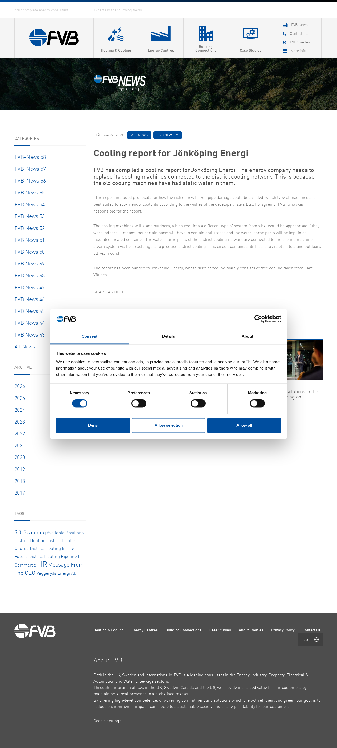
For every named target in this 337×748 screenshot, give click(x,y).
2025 (19, 398)
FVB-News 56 (30, 181)
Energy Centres (145, 630)
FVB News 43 (29, 335)
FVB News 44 (29, 323)
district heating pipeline (53, 556)
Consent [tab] (89, 336)
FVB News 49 (29, 264)
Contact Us (311, 630)
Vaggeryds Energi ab (56, 573)
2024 (19, 410)
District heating (30, 541)
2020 (19, 457)
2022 (19, 434)
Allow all (244, 425)
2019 (19, 469)
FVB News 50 (29, 252)
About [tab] (247, 336)
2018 (19, 481)
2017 (19, 493)
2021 (19, 446)
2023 (19, 422)
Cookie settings (107, 721)
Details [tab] (168, 336)
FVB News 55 (29, 193)
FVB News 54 (29, 205)
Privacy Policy (283, 630)
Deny (93, 425)
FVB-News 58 (30, 157)
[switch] (138, 403)
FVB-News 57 (30, 169)
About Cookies (251, 630)
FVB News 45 (29, 311)
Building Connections (183, 630)
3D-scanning (30, 532)
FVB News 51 (29, 240)
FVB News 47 (29, 288)
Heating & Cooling (108, 630)
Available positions (65, 533)
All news (24, 347)
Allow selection (169, 425)
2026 (19, 386)
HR (42, 564)
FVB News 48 (29, 276)
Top (305, 640)
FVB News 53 (29, 216)
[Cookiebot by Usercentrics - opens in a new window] (258, 319)
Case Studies (220, 630)
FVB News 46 (29, 299)
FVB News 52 (29, 228)
